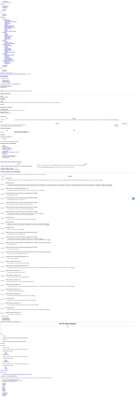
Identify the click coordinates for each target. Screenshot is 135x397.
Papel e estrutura (7, 37)
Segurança (6, 30)
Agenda (6, 33)
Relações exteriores (8, 28)
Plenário (6, 46)
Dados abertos (7, 63)
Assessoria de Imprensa (8, 58)
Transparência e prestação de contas (8, 60)
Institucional (5, 32)
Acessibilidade (5, 6)
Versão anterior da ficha (16, 83)
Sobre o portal (5, 392)
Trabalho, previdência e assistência (10, 31)
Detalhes (6, 353)
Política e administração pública (10, 27)
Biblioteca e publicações (9, 35)
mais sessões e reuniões (4, 370)
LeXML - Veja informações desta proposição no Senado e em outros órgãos (18, 374)
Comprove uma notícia (8, 59)
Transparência (7, 61)
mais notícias (2, 343)
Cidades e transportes (8, 20)
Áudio (6, 352)
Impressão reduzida (6, 80)
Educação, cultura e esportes (9, 25)
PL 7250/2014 (4, 76)
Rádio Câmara (7, 55)
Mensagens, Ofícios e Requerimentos (9, 155)
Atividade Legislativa (6, 44)
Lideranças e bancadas (8, 42)
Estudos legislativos (8, 49)
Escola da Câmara (8, 36)
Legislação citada (5, 151)
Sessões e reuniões (8, 48)
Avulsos (4, 145)
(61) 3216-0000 (14, 380)
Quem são (6, 41)
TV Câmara (7, 56)
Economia (6, 24)
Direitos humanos (7, 23)
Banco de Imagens (8, 57)
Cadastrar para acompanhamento (6, 83)
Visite (6, 39)
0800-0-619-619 (11, 379)
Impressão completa (6, 81)
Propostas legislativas (8, 45)
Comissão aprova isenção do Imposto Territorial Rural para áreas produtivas (15, 337)
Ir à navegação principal (6, 2)
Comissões (6, 47)
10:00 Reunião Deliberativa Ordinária (47, 167)
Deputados (4, 40)
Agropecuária (7, 19)
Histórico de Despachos (6, 149)
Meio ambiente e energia (9, 26)
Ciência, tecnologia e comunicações (11, 21)
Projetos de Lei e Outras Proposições (19, 73)
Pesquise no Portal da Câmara (5, 72)
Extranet (4, 395)
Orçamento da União (8, 50)
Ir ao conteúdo (5, 1)
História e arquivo (8, 38)
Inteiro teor (9, 86)
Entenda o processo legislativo (10, 52)
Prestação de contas (8, 62)
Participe (6, 53)
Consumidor (7, 22)
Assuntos (4, 18)
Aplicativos (4, 394)
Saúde (6, 29)
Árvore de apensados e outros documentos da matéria (9, 141)
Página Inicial (2, 73)
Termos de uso (5, 393)
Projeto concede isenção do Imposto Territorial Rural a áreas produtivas (14, 341)
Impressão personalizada (7, 82)
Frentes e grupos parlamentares (10, 43)
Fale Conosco (5, 7)
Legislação (6, 51)
